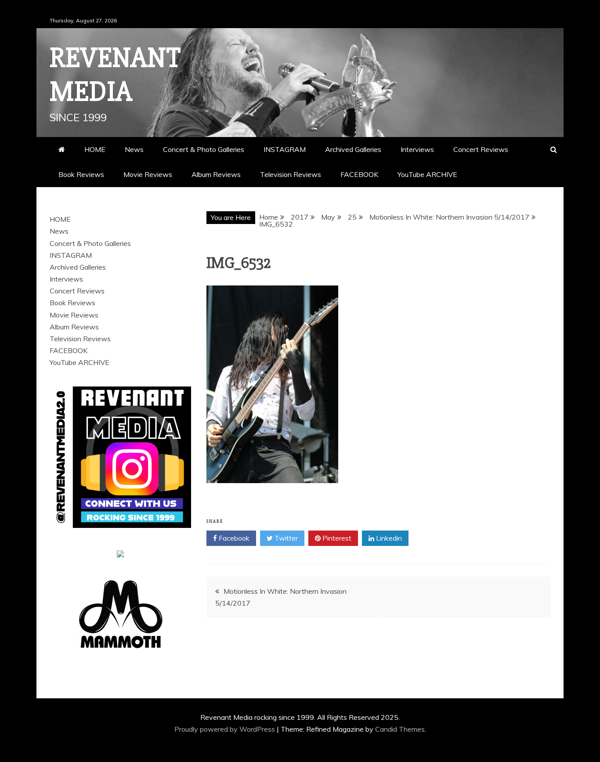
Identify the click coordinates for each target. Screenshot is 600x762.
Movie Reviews (147, 174)
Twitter (285, 538)
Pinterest (336, 538)
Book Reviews (81, 174)
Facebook (233, 538)
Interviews (417, 149)
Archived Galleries (353, 149)
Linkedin (388, 538)
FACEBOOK (359, 174)
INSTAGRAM (285, 149)
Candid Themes (400, 729)
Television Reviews (290, 174)
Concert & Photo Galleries (203, 149)
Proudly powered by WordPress (225, 729)
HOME (94, 149)
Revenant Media (115, 75)
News (134, 149)
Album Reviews (216, 174)
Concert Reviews (480, 149)
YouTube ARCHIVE (427, 174)
